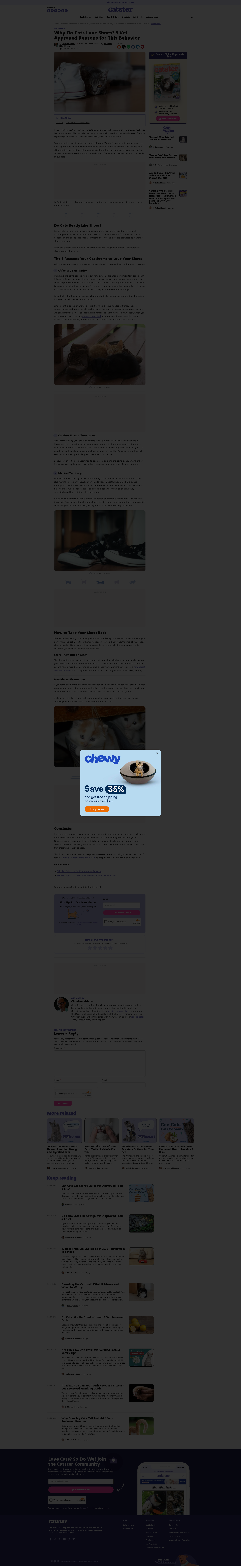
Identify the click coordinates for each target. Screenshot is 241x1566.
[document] (120, 783)
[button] (157, 753)
